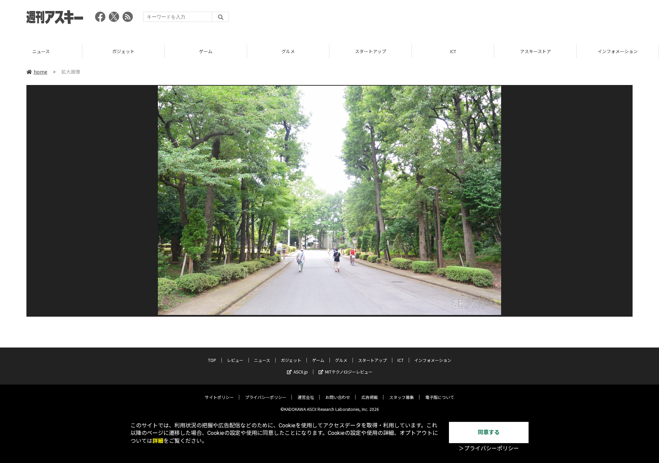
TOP (212, 360)
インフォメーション (618, 51)
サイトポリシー (219, 397)
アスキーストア (535, 51)
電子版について (439, 397)
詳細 (157, 441)
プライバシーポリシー (265, 397)
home (40, 71)
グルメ (288, 51)
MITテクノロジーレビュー (348, 372)
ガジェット (123, 51)
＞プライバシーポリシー (489, 448)
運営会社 (306, 397)
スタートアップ (370, 51)
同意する (489, 432)
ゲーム (205, 51)
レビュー (235, 360)
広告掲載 (369, 397)
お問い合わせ (337, 397)
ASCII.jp (300, 372)
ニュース (41, 51)
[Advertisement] (508, 18)
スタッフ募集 (401, 397)
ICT (453, 51)
